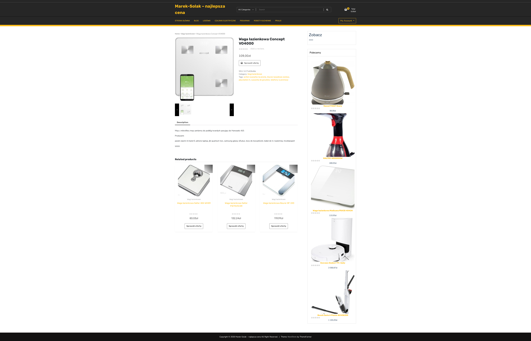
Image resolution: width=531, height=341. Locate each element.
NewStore (292, 337)
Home (177, 34)
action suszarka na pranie (255, 77)
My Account (346, 20)
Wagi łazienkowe (188, 34)
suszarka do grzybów (260, 80)
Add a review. (257, 48)
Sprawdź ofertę (251, 63)
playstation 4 (244, 80)
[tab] (182, 122)
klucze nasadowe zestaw (278, 77)
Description (182, 122)
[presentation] (177, 110)
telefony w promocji (279, 80)
